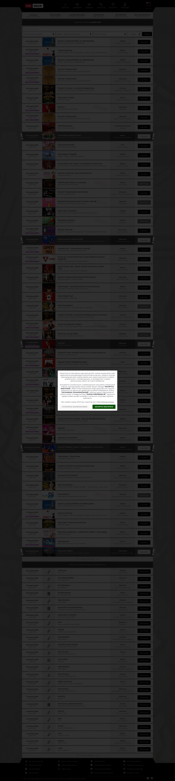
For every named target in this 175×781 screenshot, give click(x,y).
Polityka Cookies (107, 402)
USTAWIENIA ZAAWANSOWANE (74, 407)
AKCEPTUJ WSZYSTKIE (104, 407)
